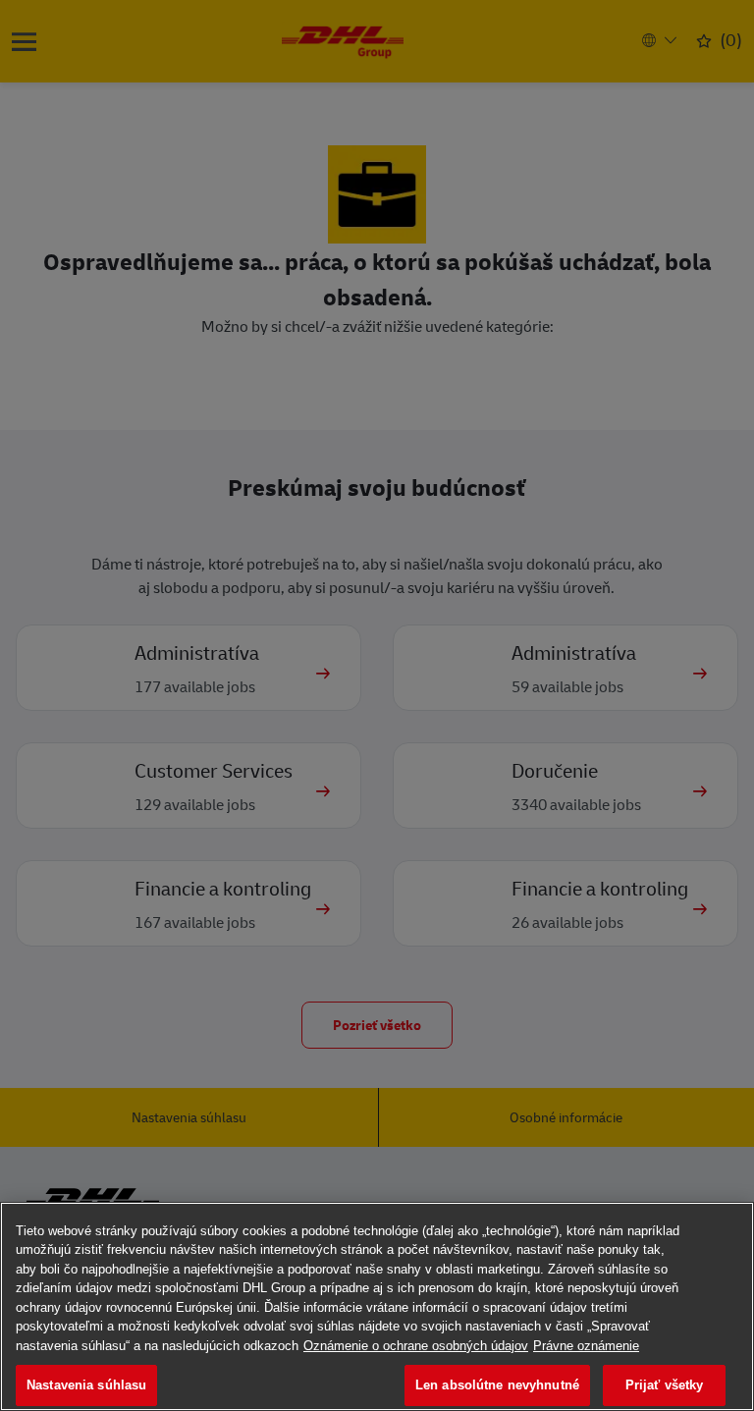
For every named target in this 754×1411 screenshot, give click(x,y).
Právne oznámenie (586, 1345)
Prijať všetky (664, 1385)
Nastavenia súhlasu (86, 1385)
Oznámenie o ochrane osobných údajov (415, 1345)
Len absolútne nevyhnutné (497, 1385)
